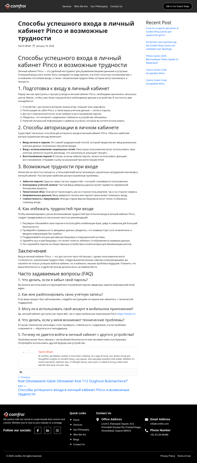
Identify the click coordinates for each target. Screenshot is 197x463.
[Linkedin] (21, 372)
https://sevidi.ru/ (126, 313)
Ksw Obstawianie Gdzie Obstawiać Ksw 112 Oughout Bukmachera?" (73, 381)
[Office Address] (97, 419)
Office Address (111, 419)
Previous (24, 377)
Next (22, 386)
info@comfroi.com (159, 424)
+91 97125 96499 (159, 435)
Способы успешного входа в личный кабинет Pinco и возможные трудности (73, 391)
